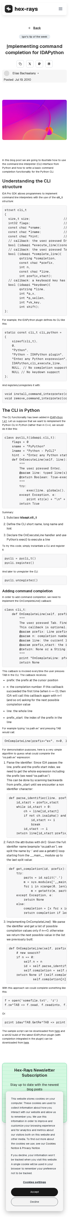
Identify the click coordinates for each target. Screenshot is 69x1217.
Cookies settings (34, 1182)
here (57, 1031)
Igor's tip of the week (34, 36)
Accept (34, 1192)
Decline (34, 1201)
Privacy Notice (31, 1148)
